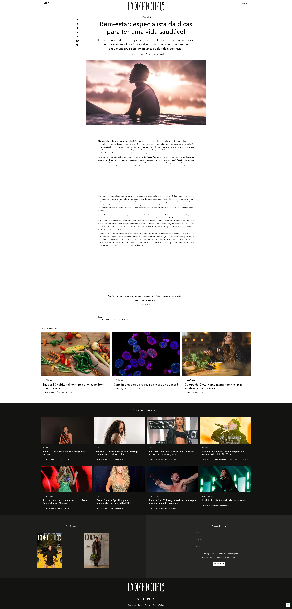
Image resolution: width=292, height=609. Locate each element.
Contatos (132, 605)
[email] (77, 20)
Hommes (146, 17)
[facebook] (77, 24)
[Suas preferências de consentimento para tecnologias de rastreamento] (288, 605)
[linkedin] (77, 32)
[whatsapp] (77, 41)
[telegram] (77, 45)
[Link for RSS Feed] (153, 599)
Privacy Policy (231, 557)
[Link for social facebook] (143, 600)
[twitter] (77, 36)
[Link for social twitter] (138, 600)
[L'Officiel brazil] (146, 6)
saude (101, 320)
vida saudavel (123, 320)
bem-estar (110, 320)
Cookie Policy (158, 605)
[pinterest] (77, 28)
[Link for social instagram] (148, 600)
